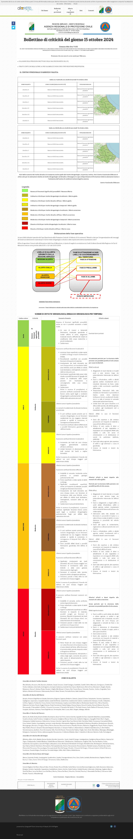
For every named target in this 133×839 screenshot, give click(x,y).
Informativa (67, 4)
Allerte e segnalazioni (70, 11)
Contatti (91, 10)
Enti (81, 10)
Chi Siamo (44, 10)
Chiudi (75, 4)
